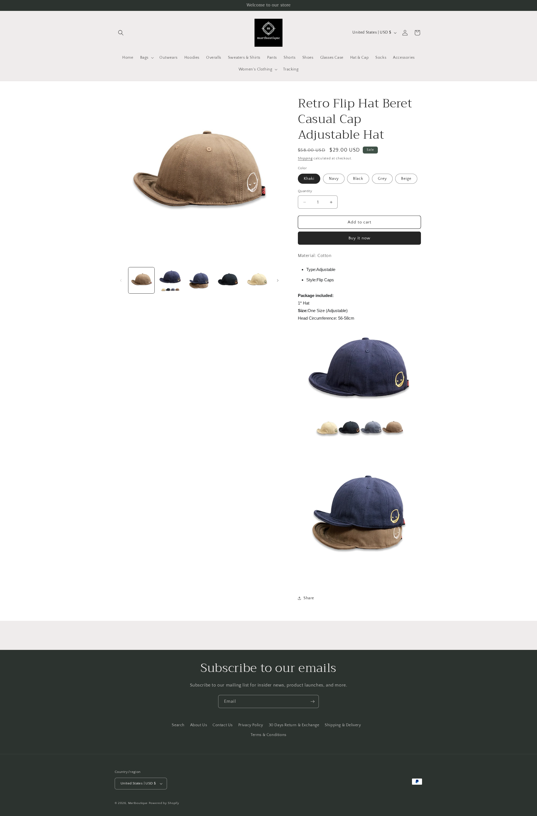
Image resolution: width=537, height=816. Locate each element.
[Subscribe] (312, 701)
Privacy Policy (250, 725)
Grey (382, 178)
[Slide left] (121, 280)
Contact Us (223, 725)
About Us (198, 725)
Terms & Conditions (268, 735)
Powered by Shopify (164, 803)
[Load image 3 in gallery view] (199, 280)
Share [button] (308, 598)
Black (358, 178)
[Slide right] (278, 280)
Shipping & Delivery (343, 725)
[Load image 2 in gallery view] (170, 280)
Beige (406, 178)
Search (178, 725)
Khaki (309, 178)
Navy (334, 178)
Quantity (305, 191)
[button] (121, 33)
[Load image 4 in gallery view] (228, 280)
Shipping (305, 158)
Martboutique (138, 803)
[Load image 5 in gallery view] (257, 280)
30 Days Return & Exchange (294, 725)
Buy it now (359, 238)
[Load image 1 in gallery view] (141, 280)
